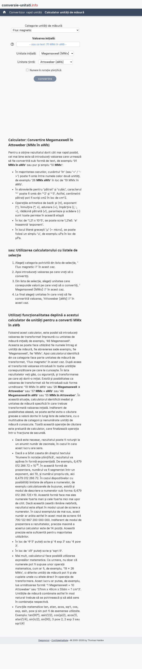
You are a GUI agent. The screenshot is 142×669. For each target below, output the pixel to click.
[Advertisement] (45, 110)
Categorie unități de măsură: (44, 25)
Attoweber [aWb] (55, 298)
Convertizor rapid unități (25, 12)
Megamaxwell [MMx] (29, 289)
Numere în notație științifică (45, 70)
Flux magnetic (24, 267)
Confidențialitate (59, 640)
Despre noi (43, 640)
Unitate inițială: (26, 53)
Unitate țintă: (26, 62)
